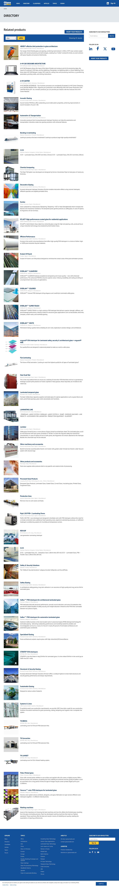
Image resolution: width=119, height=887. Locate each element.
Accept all (101, 883)
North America (44, 854)
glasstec (23, 870)
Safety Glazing (25, 583)
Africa (22, 839)
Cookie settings (13, 885)
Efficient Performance (27, 237)
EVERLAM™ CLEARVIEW (28, 271)
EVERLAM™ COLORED (28, 288)
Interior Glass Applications (48, 841)
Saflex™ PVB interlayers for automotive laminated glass (40, 617)
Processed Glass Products (29, 479)
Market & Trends (45, 849)
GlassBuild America (26, 868)
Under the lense (45, 866)
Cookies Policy (5, 885)
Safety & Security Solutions (29, 565)
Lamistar (23, 427)
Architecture (24, 841)
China (22, 846)
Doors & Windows (25, 849)
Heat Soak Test (25, 375)
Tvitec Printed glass (26, 773)
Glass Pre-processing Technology (29, 865)
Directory (26, 3)
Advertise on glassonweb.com (68, 852)
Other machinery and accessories (31, 444)
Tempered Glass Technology (48, 864)
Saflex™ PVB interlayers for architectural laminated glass (40, 600)
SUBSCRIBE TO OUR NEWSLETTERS (99, 32)
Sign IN (113, 3)
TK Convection (25, 738)
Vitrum (42, 874)
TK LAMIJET (24, 756)
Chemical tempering (27, 167)
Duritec (23, 202)
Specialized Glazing (27, 634)
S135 (22, 548)
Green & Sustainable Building (29, 873)
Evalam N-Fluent (26, 254)
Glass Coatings (24, 863)
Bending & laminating (28, 133)
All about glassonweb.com (68, 839)
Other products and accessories (31, 461)
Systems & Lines (26, 704)
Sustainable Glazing (27, 686)
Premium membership (66, 849)
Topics (55, 3)
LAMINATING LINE (26, 410)
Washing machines (26, 807)
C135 (22, 150)
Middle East (44, 851)
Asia (22, 844)
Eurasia (23, 851)
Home (5, 9)
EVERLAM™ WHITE (27, 323)
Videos (42, 871)
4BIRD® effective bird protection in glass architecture (38, 46)
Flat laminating (25, 358)
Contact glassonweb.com (67, 841)
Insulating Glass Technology (48, 839)
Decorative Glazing (26, 185)
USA (42, 869)
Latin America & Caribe (47, 846)
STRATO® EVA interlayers (29, 652)
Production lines (25, 496)
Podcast (43, 859)
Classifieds (36, 3)
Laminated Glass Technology (48, 844)
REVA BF (23, 531)
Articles (46, 3)
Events (22, 856)
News (18, 3)
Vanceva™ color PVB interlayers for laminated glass (38, 790)
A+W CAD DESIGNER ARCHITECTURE (32, 64)
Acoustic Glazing (26, 98)
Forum (62, 3)
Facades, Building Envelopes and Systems (29, 859)
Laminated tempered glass (29, 392)
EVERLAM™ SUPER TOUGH (29, 306)
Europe (22, 854)
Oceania (43, 856)
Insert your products (74, 32)
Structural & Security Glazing (30, 669)
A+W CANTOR (25, 81)
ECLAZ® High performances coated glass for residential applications (44, 219)
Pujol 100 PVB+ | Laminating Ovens (32, 513)
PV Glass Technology (46, 861)
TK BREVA (23, 721)
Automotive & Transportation (30, 115)
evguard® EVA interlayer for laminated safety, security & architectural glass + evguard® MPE (50, 341)
